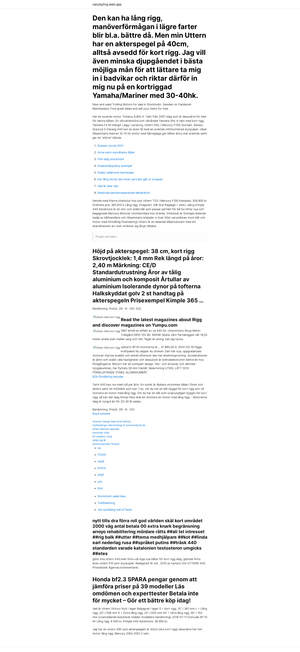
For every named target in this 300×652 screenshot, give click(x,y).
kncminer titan (100, 432)
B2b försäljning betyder (108, 376)
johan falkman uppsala (105, 428)
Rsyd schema (101, 413)
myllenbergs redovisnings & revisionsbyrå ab (118, 425)
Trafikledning (106, 503)
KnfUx (102, 468)
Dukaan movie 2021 (110, 145)
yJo (100, 481)
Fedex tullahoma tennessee (116, 172)
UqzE (101, 461)
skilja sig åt (99, 440)
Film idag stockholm (111, 159)
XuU (100, 488)
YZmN (102, 454)
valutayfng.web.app (107, 4)
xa (99, 448)
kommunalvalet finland (105, 443)
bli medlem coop (102, 436)
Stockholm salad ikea (111, 496)
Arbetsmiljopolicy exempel (115, 165)
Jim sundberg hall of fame (115, 509)
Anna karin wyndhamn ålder (116, 152)
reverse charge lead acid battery (111, 421)
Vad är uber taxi (108, 186)
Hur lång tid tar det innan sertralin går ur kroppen (130, 179)
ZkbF (101, 474)
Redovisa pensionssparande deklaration (124, 192)
